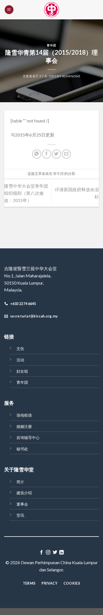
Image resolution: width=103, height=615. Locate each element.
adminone (71, 76)
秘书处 (22, 448)
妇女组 (22, 371)
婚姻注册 (24, 426)
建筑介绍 (24, 492)
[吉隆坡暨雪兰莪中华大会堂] (51, 9)
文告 (20, 348)
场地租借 (24, 415)
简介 (20, 481)
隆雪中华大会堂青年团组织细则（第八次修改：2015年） (26, 193)
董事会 (22, 504)
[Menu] (9, 9)
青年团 (51, 45)
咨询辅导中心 (28, 437)
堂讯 (20, 515)
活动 (20, 360)
